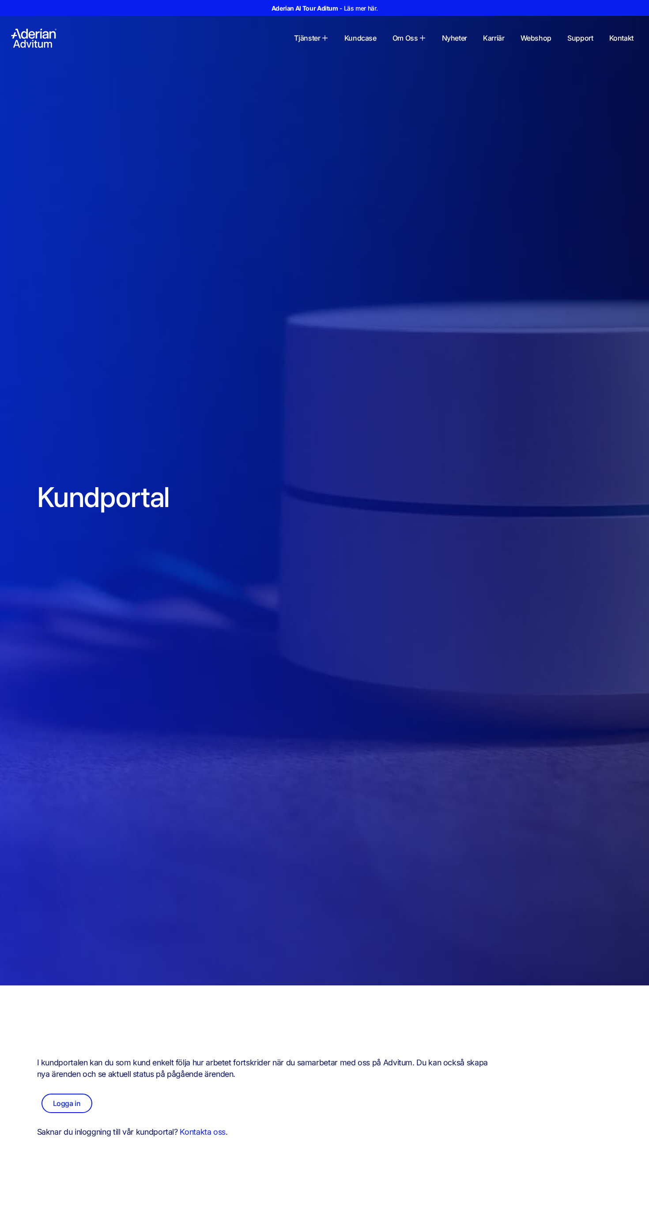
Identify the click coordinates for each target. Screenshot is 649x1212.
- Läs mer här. (325, 8)
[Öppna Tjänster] (324, 38)
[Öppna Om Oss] (422, 38)
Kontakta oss (203, 1131)
